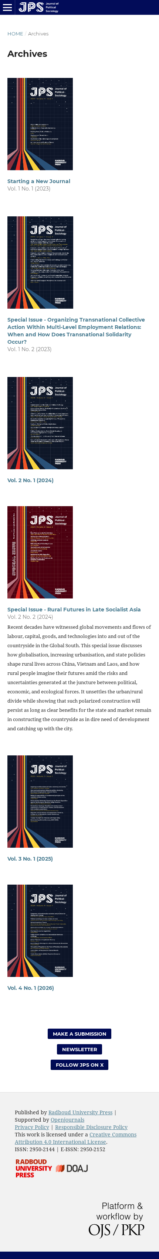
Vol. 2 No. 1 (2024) (30, 480)
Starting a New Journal (38, 181)
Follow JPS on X (80, 1065)
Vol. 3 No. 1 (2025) (30, 858)
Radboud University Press (80, 1112)
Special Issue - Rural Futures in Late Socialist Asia (74, 609)
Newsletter (79, 1049)
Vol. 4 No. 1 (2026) (30, 988)
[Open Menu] (7, 7)
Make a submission (79, 1034)
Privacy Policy (32, 1127)
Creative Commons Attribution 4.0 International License (75, 1138)
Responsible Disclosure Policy (91, 1127)
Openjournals (67, 1119)
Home (15, 34)
